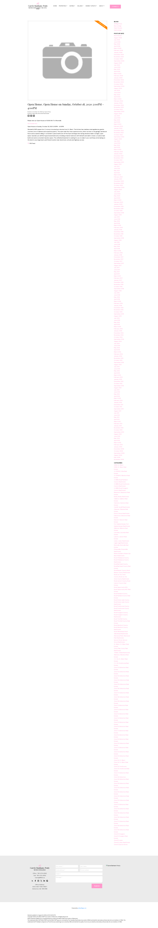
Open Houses (118, 28)
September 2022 (119, 137)
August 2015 (118, 316)
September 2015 (119, 314)
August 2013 (117, 364)
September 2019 (119, 213)
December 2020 (119, 181)
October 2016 (118, 286)
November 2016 (118, 284)
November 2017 (118, 259)
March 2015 (117, 326)
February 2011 (118, 423)
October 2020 (118, 185)
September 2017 (119, 263)
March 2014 (117, 352)
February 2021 (118, 177)
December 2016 (118, 282)
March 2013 (117, 375)
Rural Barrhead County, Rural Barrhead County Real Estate (122, 566)
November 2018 (118, 234)
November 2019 (118, 208)
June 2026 (117, 42)
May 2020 (117, 196)
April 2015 (117, 324)
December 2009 (119, 449)
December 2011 (118, 405)
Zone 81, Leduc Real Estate (122, 842)
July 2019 (117, 217)
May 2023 (117, 120)
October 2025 (118, 59)
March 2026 (117, 48)
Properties (62, 6)
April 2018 (117, 248)
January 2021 (118, 179)
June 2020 (117, 194)
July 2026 (117, 40)
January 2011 (118, 426)
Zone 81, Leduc (118, 840)
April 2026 (117, 46)
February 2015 (118, 329)
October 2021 (118, 160)
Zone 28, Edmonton (120, 777)
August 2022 (118, 139)
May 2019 (117, 221)
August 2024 (118, 88)
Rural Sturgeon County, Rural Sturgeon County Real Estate (121, 615)
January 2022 (118, 154)
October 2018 (118, 236)
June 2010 (117, 436)
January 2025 (118, 78)
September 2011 (119, 409)
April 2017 (117, 274)
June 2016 (117, 295)
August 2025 (118, 63)
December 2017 (118, 257)
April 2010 (117, 440)
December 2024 (119, 80)
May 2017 (117, 272)
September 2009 (119, 453)
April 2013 (117, 373)
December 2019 (118, 206)
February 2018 (118, 253)
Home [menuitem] (55, 6)
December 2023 (119, 105)
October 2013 (118, 360)
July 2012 (116, 390)
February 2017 (118, 278)
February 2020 (118, 202)
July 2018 (116, 242)
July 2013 (116, 367)
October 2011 (118, 407)
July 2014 (117, 343)
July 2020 (117, 192)
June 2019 (117, 219)
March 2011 (117, 421)
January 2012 (118, 402)
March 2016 (117, 301)
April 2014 (117, 350)
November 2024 (119, 82)
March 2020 (117, 200)
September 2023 (119, 111)
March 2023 (117, 124)
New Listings (117, 26)
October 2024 (118, 84)
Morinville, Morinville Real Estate (41, 113)
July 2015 (117, 318)
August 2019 (118, 215)
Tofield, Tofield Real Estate (122, 652)
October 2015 (118, 312)
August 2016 (118, 291)
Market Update (91, 6)
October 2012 (118, 383)
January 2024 (118, 103)
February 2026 (118, 50)
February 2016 (118, 303)
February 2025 (118, 76)
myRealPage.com (82, 908)
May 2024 (117, 95)
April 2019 (117, 223)
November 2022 (119, 132)
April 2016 (117, 299)
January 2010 (118, 447)
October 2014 (118, 337)
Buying (72, 6)
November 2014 (118, 335)
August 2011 (117, 411)
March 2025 (117, 73)
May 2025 (117, 69)
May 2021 (117, 170)
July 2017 (117, 267)
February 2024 (118, 101)
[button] (115, 6)
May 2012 (117, 394)
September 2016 (119, 289)
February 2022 (118, 151)
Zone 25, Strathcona (120, 766)
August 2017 (118, 265)
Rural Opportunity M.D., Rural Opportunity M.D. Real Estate (122, 589)
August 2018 (117, 240)
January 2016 (118, 305)
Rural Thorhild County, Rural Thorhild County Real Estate (122, 621)
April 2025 (117, 71)
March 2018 (117, 251)
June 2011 (117, 415)
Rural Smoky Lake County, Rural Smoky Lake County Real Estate (121, 602)
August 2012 (117, 388)
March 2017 (117, 276)
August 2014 (118, 341)
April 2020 (117, 198)
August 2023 (118, 114)
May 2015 (117, 322)
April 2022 (117, 147)
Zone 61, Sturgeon (119, 834)
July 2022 (117, 141)
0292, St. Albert (118, 465)
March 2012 (117, 398)
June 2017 (117, 270)
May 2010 (117, 438)
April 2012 (117, 396)
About (101, 6)
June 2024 (117, 92)
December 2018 (118, 232)
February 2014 (118, 354)
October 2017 (118, 261)
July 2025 (117, 65)
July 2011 (116, 413)
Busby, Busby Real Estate (121, 496)
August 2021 (117, 164)
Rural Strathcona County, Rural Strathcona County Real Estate (121, 608)
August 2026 (118, 38)
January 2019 (118, 230)
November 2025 (119, 57)
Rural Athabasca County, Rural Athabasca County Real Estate (121, 560)
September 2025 (119, 61)
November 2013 (118, 358)
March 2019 (117, 225)
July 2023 (117, 116)
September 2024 (119, 86)
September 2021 (119, 162)
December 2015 (118, 308)
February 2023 (118, 126)
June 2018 (117, 244)
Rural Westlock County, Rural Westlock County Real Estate (121, 627)
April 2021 (117, 173)
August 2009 (118, 455)
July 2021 (116, 166)
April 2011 (116, 419)
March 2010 (117, 442)
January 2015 (118, 331)
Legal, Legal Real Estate (121, 543)
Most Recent (118, 35)
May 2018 (117, 246)
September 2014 (119, 339)
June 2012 (117, 392)
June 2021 (117, 168)
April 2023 (117, 122)
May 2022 (117, 145)
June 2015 (117, 320)
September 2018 (119, 238)
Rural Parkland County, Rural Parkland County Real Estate (122, 596)
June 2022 (117, 143)
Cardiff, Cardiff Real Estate (122, 507)
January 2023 (118, 128)
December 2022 (119, 130)
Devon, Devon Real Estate (121, 513)
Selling (79, 6)
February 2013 (118, 377)
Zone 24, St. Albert (119, 760)
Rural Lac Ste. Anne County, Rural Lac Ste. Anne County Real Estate (121, 577)
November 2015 (118, 310)
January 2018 (118, 255)
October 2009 (118, 451)
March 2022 (117, 149)
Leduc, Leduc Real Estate (121, 541)
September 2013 (119, 362)
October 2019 (118, 210)
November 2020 (119, 183)
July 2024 (117, 90)
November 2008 (119, 459)
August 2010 (118, 434)
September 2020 (119, 187)
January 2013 (118, 379)
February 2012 (118, 400)
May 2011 (116, 417)
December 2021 (118, 156)
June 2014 (117, 345)
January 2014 (118, 356)
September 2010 (119, 432)
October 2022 (118, 135)
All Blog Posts (118, 24)
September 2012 (119, 386)
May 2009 (117, 457)
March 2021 (117, 175)
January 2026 (118, 52)
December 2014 (119, 333)
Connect (115, 6)
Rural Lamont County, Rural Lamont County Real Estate (122, 583)
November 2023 (119, 107)
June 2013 (117, 369)
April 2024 (117, 97)
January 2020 (118, 204)
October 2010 (118, 430)
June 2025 (117, 67)
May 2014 (117, 348)
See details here (32, 123)
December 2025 (119, 54)
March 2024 (117, 99)
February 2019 (118, 227)
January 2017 (118, 280)
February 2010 (118, 445)
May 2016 (117, 297)
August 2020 (118, 189)
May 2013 (117, 371)
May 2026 (117, 44)
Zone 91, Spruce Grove (120, 844)
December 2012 (118, 381)
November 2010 (118, 428)
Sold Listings (117, 30)
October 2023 (118, 109)
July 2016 (117, 293)
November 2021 (118, 158)
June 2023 (117, 118)
